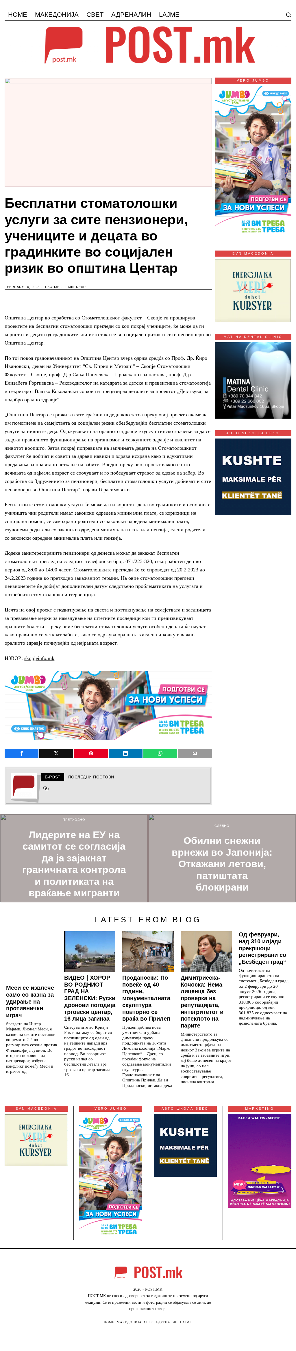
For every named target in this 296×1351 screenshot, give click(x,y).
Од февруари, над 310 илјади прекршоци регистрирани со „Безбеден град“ (262, 948)
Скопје (52, 287)
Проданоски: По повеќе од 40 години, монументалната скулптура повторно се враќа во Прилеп (146, 998)
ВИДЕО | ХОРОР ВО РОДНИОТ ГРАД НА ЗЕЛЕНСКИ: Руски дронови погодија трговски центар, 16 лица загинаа (89, 998)
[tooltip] (21, 753)
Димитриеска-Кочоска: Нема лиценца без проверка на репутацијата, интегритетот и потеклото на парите (202, 1001)
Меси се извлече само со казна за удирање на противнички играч (30, 1001)
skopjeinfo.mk (39, 658)
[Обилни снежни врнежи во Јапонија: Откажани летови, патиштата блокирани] (222, 858)
